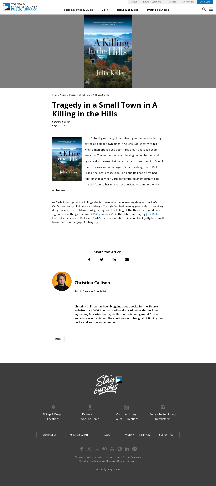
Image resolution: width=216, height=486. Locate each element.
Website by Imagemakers (108, 469)
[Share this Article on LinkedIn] (114, 259)
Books (58, 338)
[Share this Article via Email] (127, 259)
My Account (188, 1)
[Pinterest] (119, 449)
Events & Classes (158, 9)
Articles (63, 95)
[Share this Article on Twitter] (101, 259)
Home (54, 95)
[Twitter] (89, 449)
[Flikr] (104, 449)
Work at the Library (137, 434)
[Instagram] (96, 449)
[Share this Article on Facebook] (89, 259)
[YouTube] (111, 449)
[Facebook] (81, 449)
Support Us (166, 434)
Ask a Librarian (79, 434)
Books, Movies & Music (78, 9)
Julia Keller (152, 214)
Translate (171, 1)
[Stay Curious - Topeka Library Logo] (108, 385)
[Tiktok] (134, 449)
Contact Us (50, 434)
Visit (105, 9)
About (134, 1)
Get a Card (205, 1)
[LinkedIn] (127, 449)
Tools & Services (128, 9)
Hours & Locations (152, 1)
